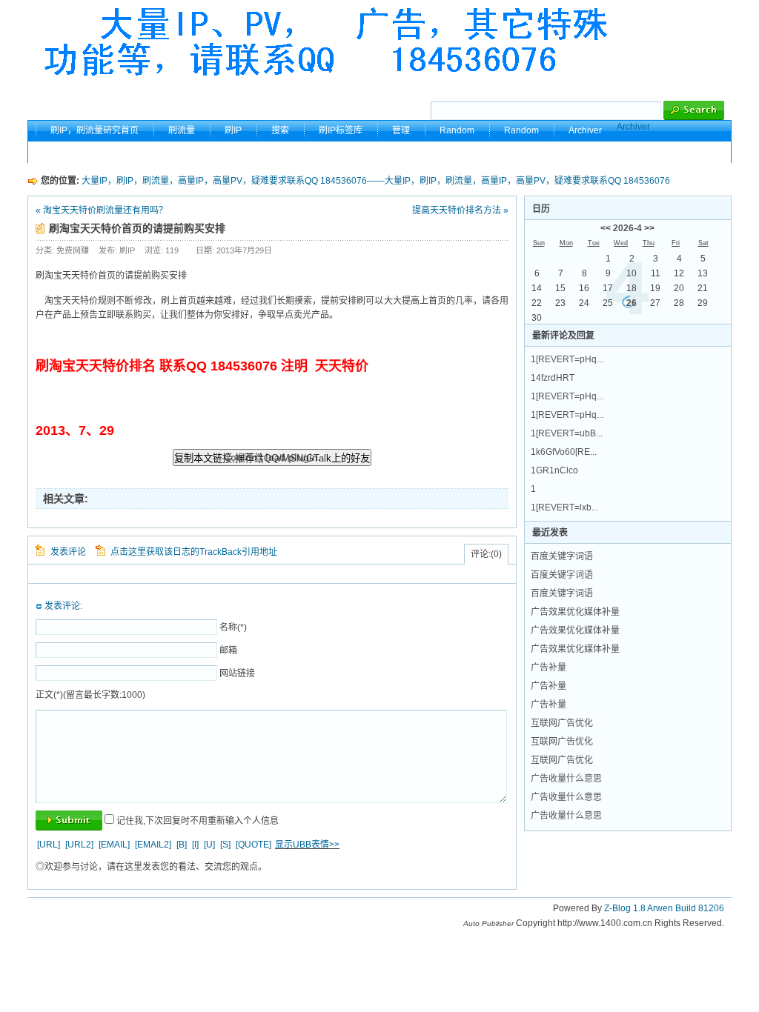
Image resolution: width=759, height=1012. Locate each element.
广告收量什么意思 (566, 778)
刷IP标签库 (340, 130)
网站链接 (237, 673)
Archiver (633, 126)
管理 (401, 130)
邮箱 (228, 650)
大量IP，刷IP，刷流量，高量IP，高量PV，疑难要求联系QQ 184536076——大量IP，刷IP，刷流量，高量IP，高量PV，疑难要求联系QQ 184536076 (376, 181)
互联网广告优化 (562, 723)
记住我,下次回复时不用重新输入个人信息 (197, 821)
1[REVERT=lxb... (564, 507)
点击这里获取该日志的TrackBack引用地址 (193, 552)
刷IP (233, 130)
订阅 (700, 152)
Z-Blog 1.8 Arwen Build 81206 (664, 908)
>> (649, 228)
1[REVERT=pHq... (567, 359)
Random (457, 130)
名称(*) (233, 627)
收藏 (652, 152)
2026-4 (627, 228)
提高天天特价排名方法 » (460, 210)
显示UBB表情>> (307, 844)
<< (605, 228)
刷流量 (181, 130)
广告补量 (548, 667)
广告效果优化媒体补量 (575, 612)
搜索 (280, 130)
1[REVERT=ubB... (567, 433)
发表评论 (68, 552)
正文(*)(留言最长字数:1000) (90, 695)
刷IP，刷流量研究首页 (94, 130)
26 (631, 303)
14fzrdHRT (552, 378)
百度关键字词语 (562, 556)
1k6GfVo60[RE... (564, 452)
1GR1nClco (554, 470)
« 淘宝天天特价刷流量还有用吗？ (102, 210)
